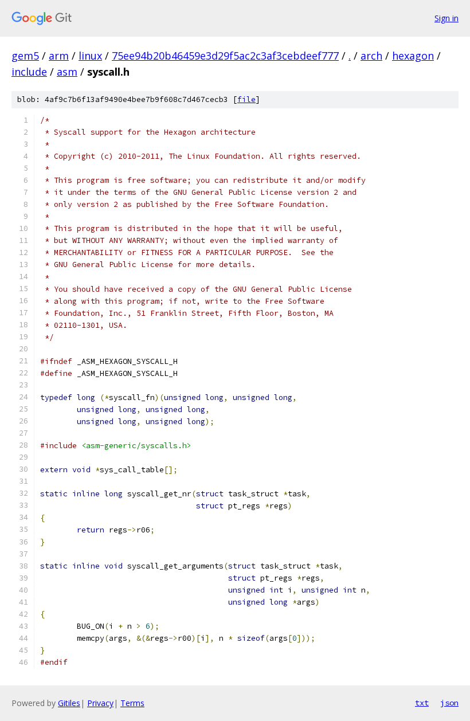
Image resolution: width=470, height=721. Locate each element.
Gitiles (69, 703)
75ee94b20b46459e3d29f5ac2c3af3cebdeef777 (225, 55)
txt (422, 703)
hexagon (413, 55)
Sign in (446, 18)
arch (371, 55)
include (29, 72)
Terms (132, 703)
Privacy (100, 703)
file (246, 99)
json (449, 703)
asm (67, 72)
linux (90, 55)
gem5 (25, 55)
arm (59, 55)
